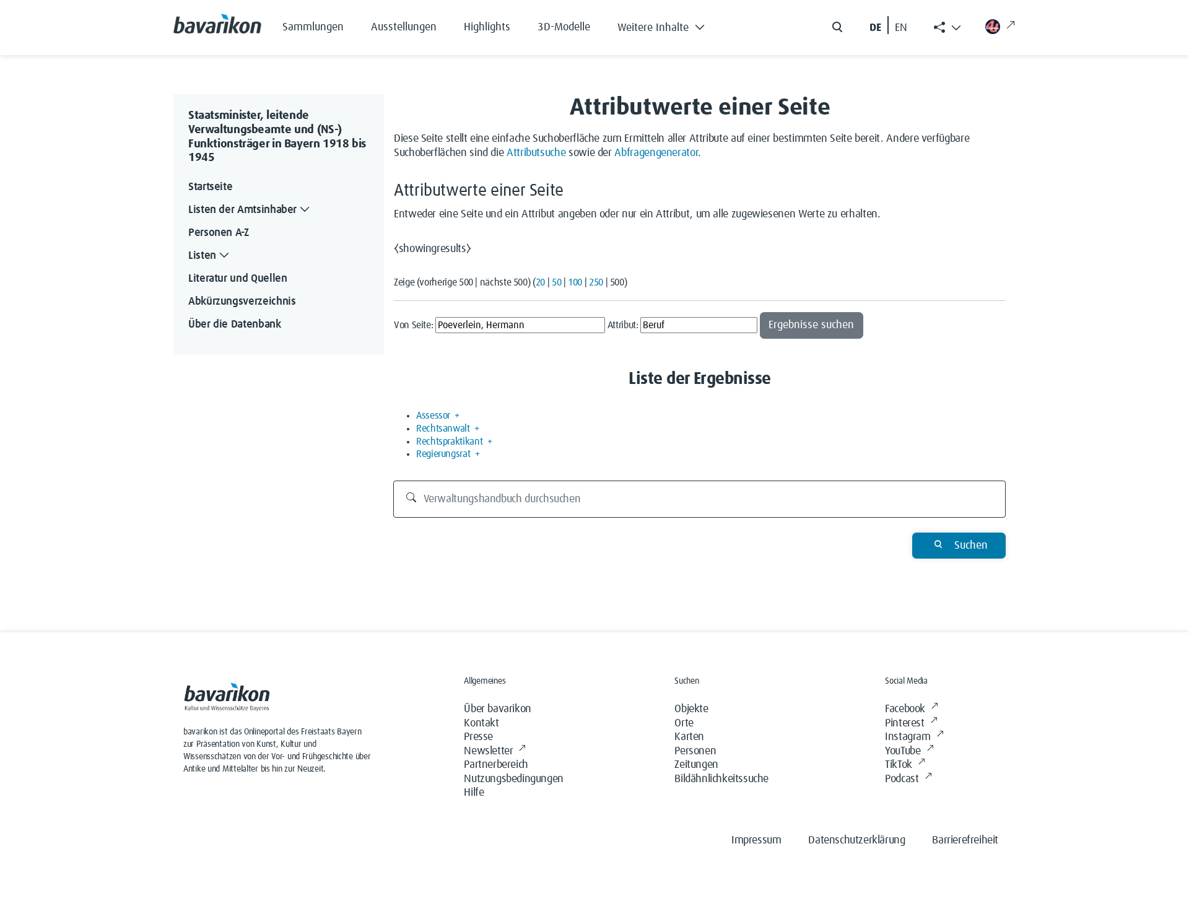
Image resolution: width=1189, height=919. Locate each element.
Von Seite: (413, 325)
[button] (670, 24)
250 (596, 282)
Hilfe (474, 792)
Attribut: (623, 325)
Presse (478, 737)
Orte (683, 723)
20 (540, 282)
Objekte (691, 709)
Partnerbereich (496, 764)
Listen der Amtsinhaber (242, 210)
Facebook (905, 709)
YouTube (902, 751)
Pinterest (904, 723)
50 (556, 282)
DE (875, 27)
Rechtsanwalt (443, 428)
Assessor (433, 415)
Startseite (210, 187)
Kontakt (481, 723)
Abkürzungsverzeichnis (241, 301)
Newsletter (488, 751)
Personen (695, 751)
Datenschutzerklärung (856, 840)
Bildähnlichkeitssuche (721, 779)
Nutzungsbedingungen (513, 779)
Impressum (756, 840)
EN (901, 27)
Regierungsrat (443, 454)
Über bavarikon (497, 709)
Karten (689, 737)
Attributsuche (536, 153)
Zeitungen (696, 764)
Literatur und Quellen (237, 278)
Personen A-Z (218, 232)
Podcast (901, 779)
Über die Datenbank (234, 324)
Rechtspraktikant (449, 441)
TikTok (898, 764)
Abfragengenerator (656, 153)
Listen (202, 255)
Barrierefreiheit (965, 840)
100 (575, 282)
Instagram (907, 737)
